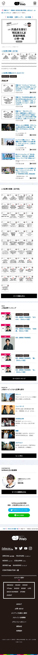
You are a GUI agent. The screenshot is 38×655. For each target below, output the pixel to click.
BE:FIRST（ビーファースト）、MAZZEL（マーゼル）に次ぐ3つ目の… (25, 423)
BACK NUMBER (12, 592)
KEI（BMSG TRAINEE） (24, 338)
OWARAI (10, 585)
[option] (6, 56)
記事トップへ (19, 17)
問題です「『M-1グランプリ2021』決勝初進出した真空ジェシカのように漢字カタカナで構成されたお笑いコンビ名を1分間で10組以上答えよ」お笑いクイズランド (26, 114)
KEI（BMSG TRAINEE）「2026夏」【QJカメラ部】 (26, 330)
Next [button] (33, 481)
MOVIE (24, 585)
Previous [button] (3, 481)
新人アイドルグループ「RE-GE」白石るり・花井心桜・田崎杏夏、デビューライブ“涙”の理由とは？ (26, 156)
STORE (22, 592)
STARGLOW (20, 419)
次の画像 (28, 17)
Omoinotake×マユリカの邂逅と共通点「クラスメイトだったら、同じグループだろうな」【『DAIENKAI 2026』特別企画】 (26, 171)
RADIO (16, 588)
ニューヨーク (20, 406)
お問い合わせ (19, 609)
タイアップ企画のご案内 (19, 613)
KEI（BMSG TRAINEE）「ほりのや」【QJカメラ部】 (26, 318)
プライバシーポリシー (19, 622)
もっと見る (19, 456)
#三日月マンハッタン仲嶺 (9, 68)
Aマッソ (18, 394)
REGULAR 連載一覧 (13, 529)
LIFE (29, 588)
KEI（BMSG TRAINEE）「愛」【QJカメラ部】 (26, 359)
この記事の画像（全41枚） (10, 51)
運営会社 (19, 626)
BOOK (23, 588)
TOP (4, 529)
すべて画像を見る (19, 296)
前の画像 (10, 17)
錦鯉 (17, 431)
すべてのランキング (19, 378)
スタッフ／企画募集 (19, 617)
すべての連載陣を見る (19, 492)
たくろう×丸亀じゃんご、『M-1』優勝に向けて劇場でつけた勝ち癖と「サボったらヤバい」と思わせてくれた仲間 (26, 142)
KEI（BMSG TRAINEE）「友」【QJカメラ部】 (26, 371)
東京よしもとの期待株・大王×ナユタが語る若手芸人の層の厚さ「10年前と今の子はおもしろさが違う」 (26, 128)
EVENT (9, 595)
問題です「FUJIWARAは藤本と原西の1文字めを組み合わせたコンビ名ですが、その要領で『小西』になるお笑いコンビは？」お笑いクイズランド (26, 100)
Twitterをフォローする (20, 510)
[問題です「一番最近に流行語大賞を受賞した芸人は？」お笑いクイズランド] (5, 197)
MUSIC (17, 585)
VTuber (9, 588)
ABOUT (19, 604)
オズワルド (19, 443)
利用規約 (19, 631)
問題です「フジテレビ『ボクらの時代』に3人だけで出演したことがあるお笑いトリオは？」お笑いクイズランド (26, 88)
